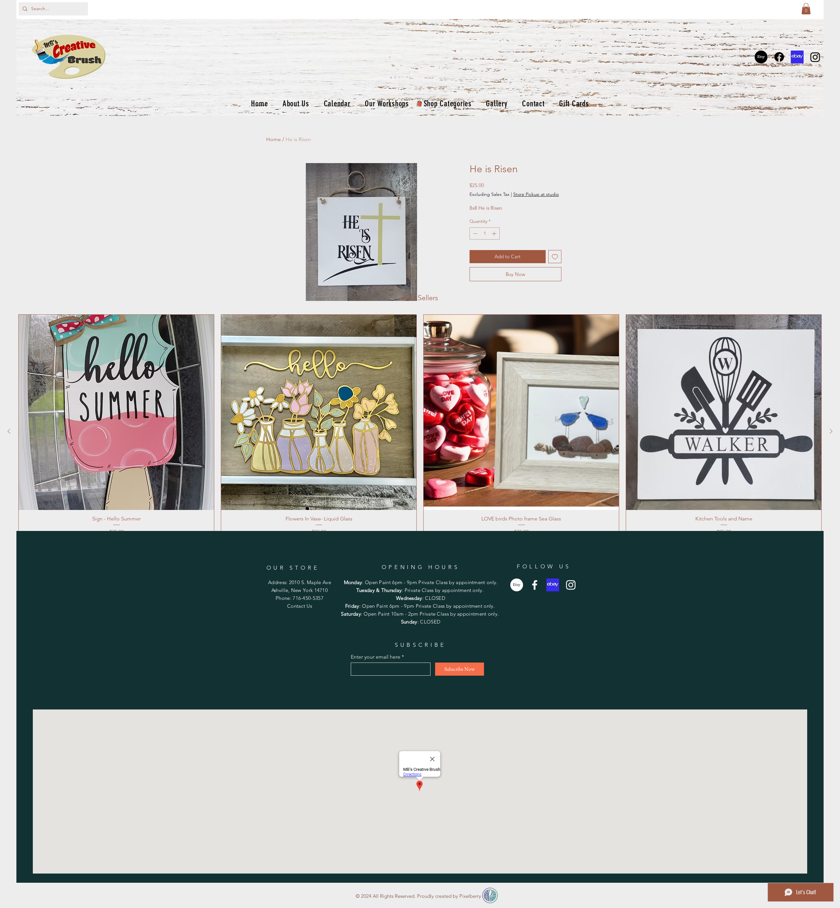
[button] (806, 8)
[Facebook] (779, 57)
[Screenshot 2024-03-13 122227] (797, 57)
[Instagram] (815, 57)
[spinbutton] (485, 233)
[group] (420, 431)
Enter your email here (375, 657)
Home (273, 139)
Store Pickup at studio (536, 194)
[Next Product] (831, 431)
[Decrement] (475, 233)
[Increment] (495, 233)
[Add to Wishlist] (555, 257)
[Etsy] (761, 57)
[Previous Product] (9, 431)
